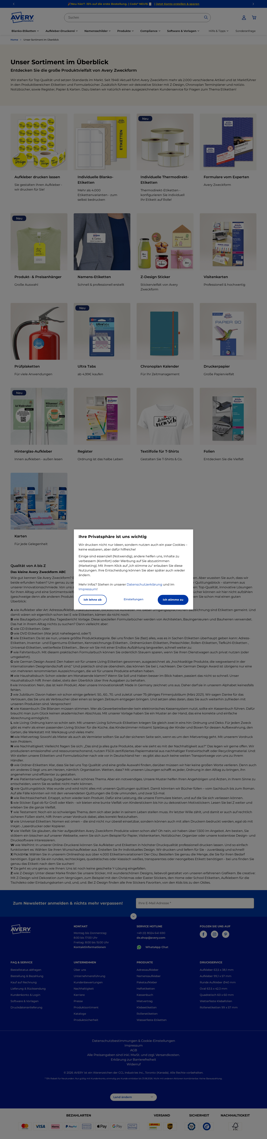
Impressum (88, 589)
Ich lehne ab (93, 600)
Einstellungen (133, 599)
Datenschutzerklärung (144, 585)
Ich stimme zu (173, 600)
